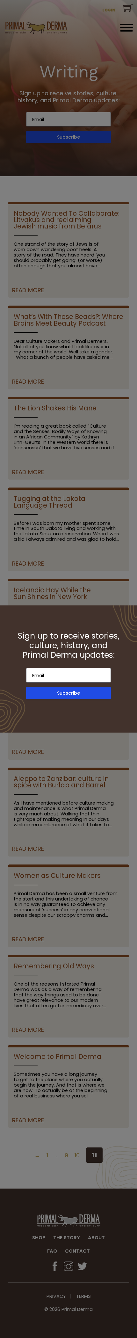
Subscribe (68, 693)
